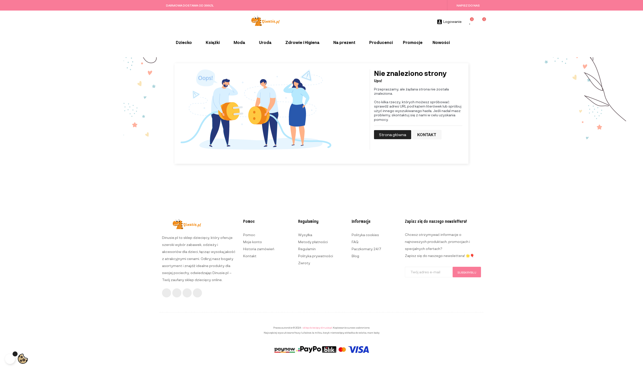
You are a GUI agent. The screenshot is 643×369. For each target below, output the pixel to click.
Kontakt (426, 134)
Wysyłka (305, 235)
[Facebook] (166, 292)
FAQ (355, 242)
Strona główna (392, 134)
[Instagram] (176, 292)
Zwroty (304, 263)
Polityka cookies (365, 235)
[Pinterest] (197, 292)
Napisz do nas (468, 5)
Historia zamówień (258, 249)
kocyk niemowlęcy (333, 332)
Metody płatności (313, 242)
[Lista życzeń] (470, 22)
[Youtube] (187, 292)
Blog (355, 256)
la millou (317, 332)
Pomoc (249, 235)
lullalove (306, 332)
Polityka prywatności (315, 256)
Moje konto (252, 242)
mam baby (373, 332)
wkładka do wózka (355, 332)
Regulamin (307, 249)
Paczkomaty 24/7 (366, 249)
